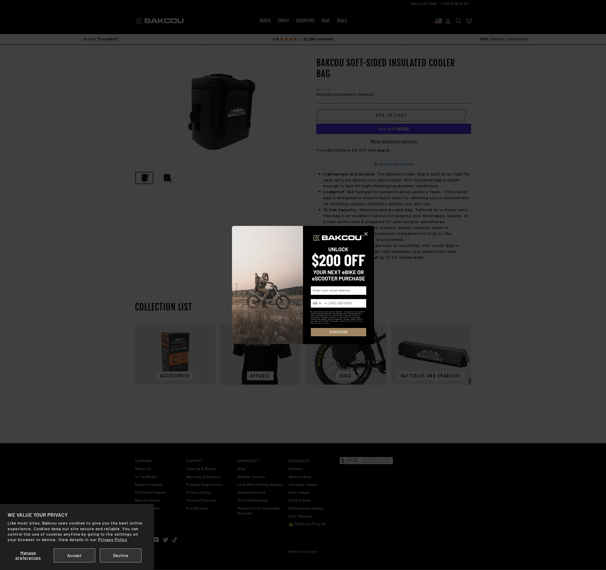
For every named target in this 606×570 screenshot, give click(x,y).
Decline (121, 555)
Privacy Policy (113, 539)
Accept (74, 555)
